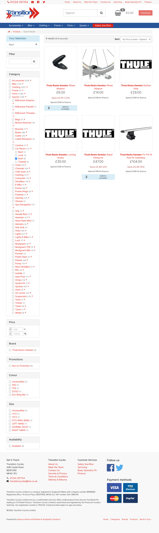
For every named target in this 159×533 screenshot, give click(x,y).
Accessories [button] (15, 25)
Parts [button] (70, 25)
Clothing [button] (43, 25)
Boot (22, 152)
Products (16, 32)
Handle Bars (22, 214)
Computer (22, 178)
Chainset (21, 168)
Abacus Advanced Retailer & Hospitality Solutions (38, 519)
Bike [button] (30, 25)
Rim (18, 270)
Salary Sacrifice (103, 25)
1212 (16, 413)
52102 (16, 391)
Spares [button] (83, 25)
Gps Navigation (25, 204)
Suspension (23, 296)
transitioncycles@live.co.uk (23, 481)
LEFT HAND (19, 423)
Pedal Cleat (22, 256)
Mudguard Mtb (24, 250)
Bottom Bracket (25, 122)
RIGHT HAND (20, 430)
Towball (23, 161)
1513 (16, 417)
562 (15, 385)
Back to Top (145, 519)
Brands (125, 519)
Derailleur (22, 181)
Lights (20, 233)
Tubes (19, 306)
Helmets (21, 224)
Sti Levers (22, 293)
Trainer (20, 302)
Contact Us (105, 2)
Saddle (20, 273)
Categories (115, 519)
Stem (19, 289)
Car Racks (22, 148)
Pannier (20, 253)
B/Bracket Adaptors (26, 100)
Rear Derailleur (24, 266)
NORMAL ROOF (21, 427)
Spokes (21, 286)
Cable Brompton (25, 139)
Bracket (20, 129)
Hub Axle (21, 227)
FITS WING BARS (22, 420)
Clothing (19, 87)
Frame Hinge (23, 191)
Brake (20, 132)
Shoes (20, 280)
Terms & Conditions (58, 476)
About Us (77, 2)
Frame (16, 90)
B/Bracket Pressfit (25, 106)
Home (67, 2)
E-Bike (20, 184)
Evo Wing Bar (20, 394)
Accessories (20, 80)
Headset (21, 217)
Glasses (20, 201)
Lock (22, 155)
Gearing (21, 197)
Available (18, 446)
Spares (18, 97)
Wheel (19, 312)
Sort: (117, 39)
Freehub (20, 194)
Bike (16, 84)
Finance (148, 2)
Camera (20, 145)
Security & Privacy (57, 473)
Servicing (118, 2)
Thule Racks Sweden (24, 350)
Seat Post (22, 276)
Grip (18, 211)
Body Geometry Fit (133, 2)
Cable (20, 135)
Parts (17, 93)
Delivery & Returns (57, 479)
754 (15, 388)
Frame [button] (57, 25)
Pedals (20, 260)
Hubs (20, 230)
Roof (11, 44)
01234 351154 (19, 2)
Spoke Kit (21, 283)
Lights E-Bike (23, 237)
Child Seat (22, 171)
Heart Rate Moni (24, 220)
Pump (20, 263)
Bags (19, 119)
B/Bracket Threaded (26, 113)
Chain (19, 165)
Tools (19, 299)
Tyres (19, 309)
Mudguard (22, 243)
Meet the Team (90, 2)
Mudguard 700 (24, 247)
